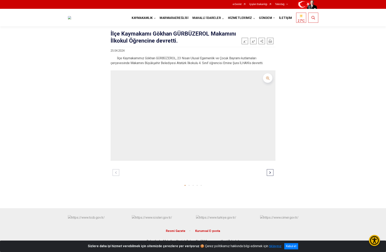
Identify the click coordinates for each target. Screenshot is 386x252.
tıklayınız (275, 246)
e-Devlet (237, 4)
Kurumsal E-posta (207, 231)
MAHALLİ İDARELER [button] (206, 18)
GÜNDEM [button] (265, 18)
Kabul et (291, 246)
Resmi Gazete (175, 231)
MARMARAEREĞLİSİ (174, 18)
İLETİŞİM (285, 18)
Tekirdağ (279, 4)
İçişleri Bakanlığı (258, 4)
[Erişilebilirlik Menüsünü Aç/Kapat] (374, 240)
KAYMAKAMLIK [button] (142, 18)
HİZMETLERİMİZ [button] (240, 18)
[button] (262, 41)
